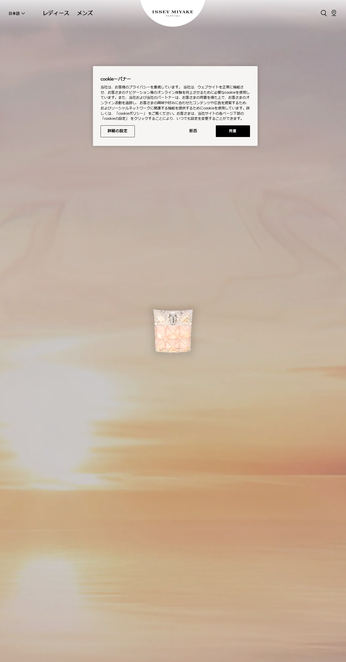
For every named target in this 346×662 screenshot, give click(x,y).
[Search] (323, 12)
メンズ (85, 13)
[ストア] (334, 12)
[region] (175, 106)
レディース (56, 13)
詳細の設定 (118, 131)
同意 (232, 131)
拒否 (193, 131)
